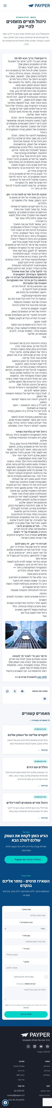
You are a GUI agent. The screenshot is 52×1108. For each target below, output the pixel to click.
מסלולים (46, 1075)
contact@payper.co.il (15, 1095)
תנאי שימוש (45, 1091)
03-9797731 (19, 1091)
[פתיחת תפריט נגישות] (5, 1102)
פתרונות (47, 1066)
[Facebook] (47, 1046)
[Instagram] (28, 1046)
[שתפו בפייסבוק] (22, 691)
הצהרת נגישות (44, 1095)
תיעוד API (20, 1075)
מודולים (47, 1070)
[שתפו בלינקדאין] (45, 699)
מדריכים (21, 1070)
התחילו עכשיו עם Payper (26, 859)
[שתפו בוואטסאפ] (7, 691)
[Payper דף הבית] (39, 5)
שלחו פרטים (26, 1014)
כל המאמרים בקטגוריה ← (39, 720)
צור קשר (21, 1079)
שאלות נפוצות (18, 1066)
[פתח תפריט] (5, 6)
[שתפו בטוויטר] (15, 691)
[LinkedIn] (34, 1046)
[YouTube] (41, 1046)
